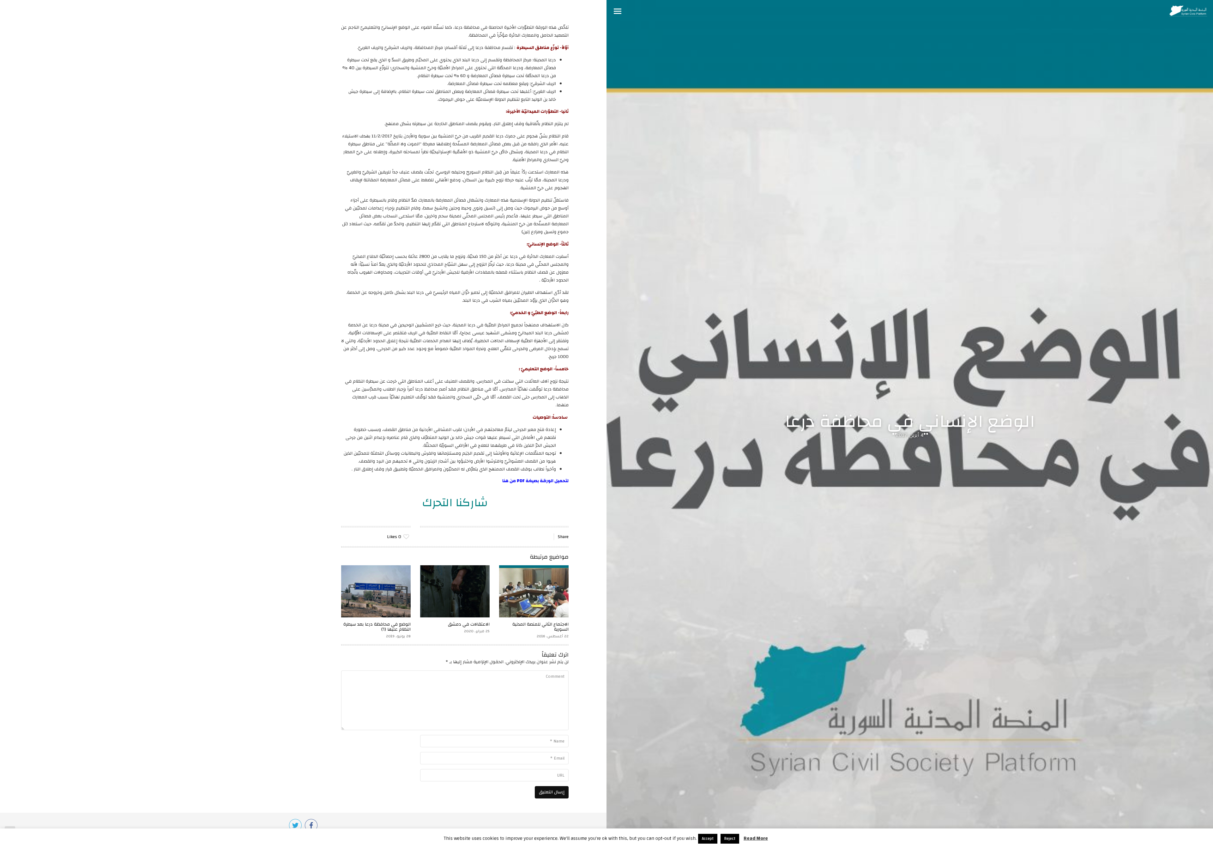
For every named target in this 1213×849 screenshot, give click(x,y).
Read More (756, 838)
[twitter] (295, 825)
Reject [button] (729, 838)
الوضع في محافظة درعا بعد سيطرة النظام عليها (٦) (377, 627)
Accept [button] (708, 838)
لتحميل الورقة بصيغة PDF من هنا (535, 481)
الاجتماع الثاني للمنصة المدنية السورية (540, 627)
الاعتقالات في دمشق (469, 624)
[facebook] (311, 825)
